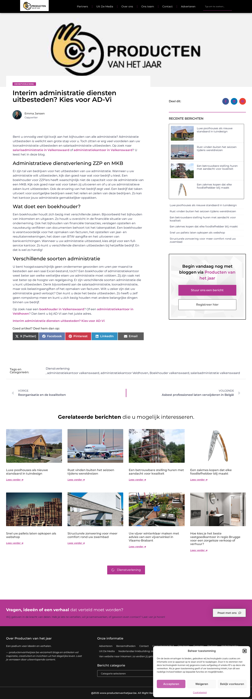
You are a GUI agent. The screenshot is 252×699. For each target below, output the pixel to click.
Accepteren (171, 684)
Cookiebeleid (200, 692)
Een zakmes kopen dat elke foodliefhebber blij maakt (214, 186)
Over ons (127, 6)
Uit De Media (104, 6)
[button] (244, 651)
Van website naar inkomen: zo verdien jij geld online (130, 656)
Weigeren (201, 684)
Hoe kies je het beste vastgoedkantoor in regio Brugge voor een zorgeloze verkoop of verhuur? (215, 539)
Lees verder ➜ (14, 479)
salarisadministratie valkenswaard (215, 373)
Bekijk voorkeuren (232, 684)
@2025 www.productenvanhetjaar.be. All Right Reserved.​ (126, 692)
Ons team (147, 6)
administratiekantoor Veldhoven (124, 373)
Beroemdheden (126, 645)
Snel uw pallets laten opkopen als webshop (197, 232)
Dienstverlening (24, 84)
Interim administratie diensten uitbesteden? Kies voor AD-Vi (59, 321)
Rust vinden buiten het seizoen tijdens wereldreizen (217, 148)
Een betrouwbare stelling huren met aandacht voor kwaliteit (217, 167)
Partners (82, 6)
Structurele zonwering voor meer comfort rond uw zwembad (203, 240)
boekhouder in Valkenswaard (61, 309)
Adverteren (188, 6)
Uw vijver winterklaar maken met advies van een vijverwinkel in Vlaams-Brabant (154, 537)
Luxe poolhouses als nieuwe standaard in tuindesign (214, 130)
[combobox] (217, 6)
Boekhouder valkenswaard (169, 373)
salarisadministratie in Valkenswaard (41, 150)
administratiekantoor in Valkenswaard (103, 150)
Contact (167, 6)
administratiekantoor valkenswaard (73, 373)
